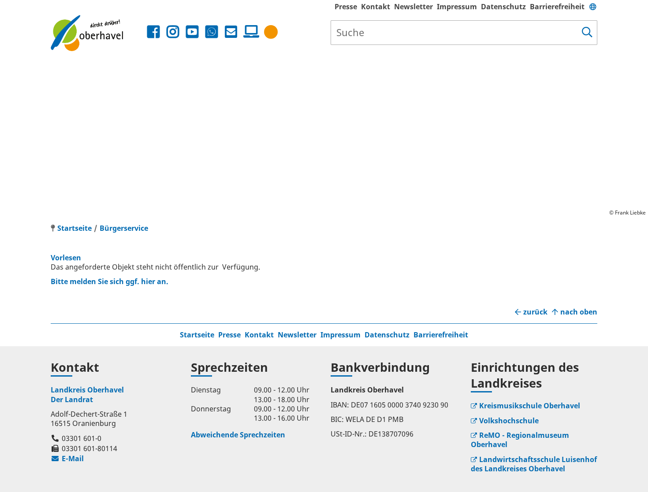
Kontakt (375, 6)
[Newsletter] (231, 31)
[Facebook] (153, 31)
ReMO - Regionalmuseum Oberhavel (520, 439)
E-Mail (67, 458)
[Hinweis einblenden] (271, 32)
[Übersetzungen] (592, 6)
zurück (535, 312)
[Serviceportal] (249, 31)
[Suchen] (587, 33)
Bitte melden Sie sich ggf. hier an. (109, 281)
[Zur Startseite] (98, 33)
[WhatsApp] (211, 31)
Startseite (197, 335)
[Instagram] (173, 31)
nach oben (578, 312)
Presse (346, 6)
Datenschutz (503, 6)
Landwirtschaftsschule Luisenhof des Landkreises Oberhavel (534, 464)
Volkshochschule (509, 420)
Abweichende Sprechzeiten (238, 435)
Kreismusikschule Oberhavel (529, 406)
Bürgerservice (124, 228)
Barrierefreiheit (557, 6)
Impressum (457, 6)
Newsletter (413, 6)
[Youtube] (192, 31)
